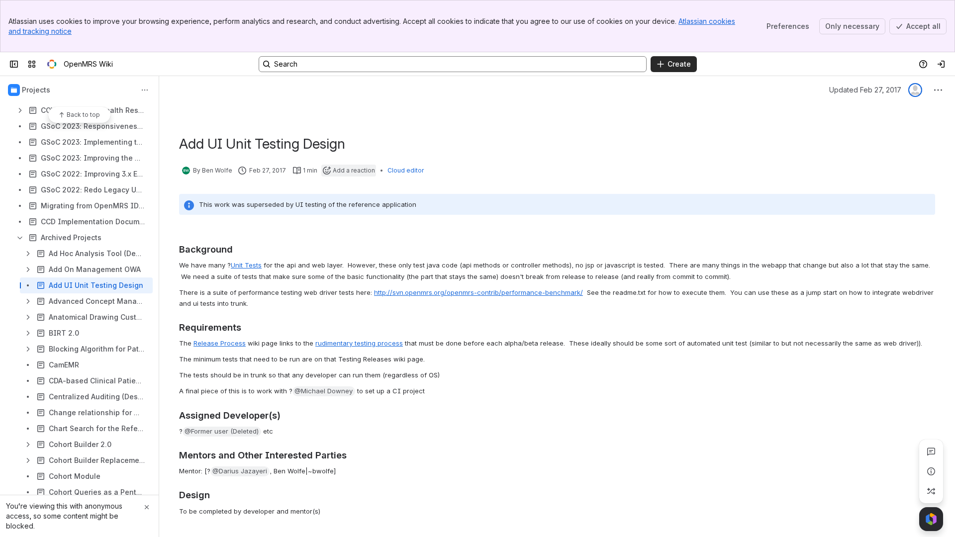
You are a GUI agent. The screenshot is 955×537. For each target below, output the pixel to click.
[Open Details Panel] (931, 471)
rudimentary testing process (359, 343)
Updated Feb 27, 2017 (865, 90)
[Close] (147, 507)
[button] (323, 391)
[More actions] (145, 90)
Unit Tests (246, 265)
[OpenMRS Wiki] (52, 64)
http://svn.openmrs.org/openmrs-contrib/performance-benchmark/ (478, 292)
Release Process (219, 343)
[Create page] (931, 491)
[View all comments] (931, 451)
